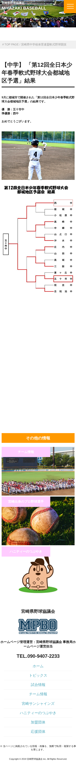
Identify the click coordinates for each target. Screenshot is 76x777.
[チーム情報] (38, 494)
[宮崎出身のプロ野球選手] (38, 544)
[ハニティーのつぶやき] (38, 594)
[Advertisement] (38, 326)
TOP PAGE (11, 44)
